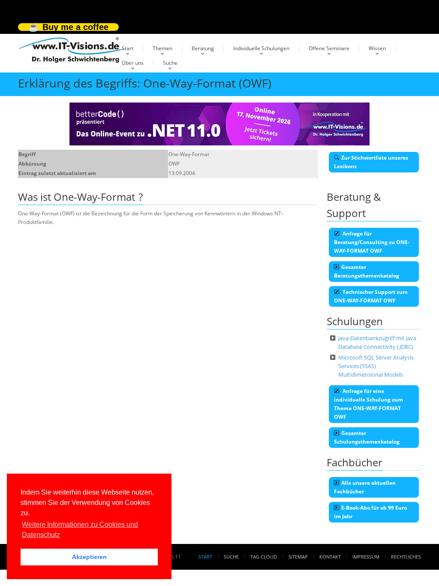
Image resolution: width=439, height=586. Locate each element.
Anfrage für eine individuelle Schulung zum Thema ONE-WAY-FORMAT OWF (368, 403)
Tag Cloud (263, 556)
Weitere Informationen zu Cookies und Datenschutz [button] (80, 529)
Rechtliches (406, 556)
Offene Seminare (329, 48)
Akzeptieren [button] (89, 556)
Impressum (365, 556)
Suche (170, 62)
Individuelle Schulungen (261, 48)
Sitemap (298, 556)
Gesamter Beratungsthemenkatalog (366, 271)
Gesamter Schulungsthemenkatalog (367, 437)
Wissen (377, 48)
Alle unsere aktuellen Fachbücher (365, 487)
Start (127, 48)
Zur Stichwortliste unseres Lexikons (371, 162)
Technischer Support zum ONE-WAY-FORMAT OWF (371, 296)
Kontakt (330, 556)
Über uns (133, 62)
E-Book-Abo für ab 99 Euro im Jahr (370, 512)
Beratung (203, 48)
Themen (162, 48)
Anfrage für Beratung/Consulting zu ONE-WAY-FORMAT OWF (371, 242)
